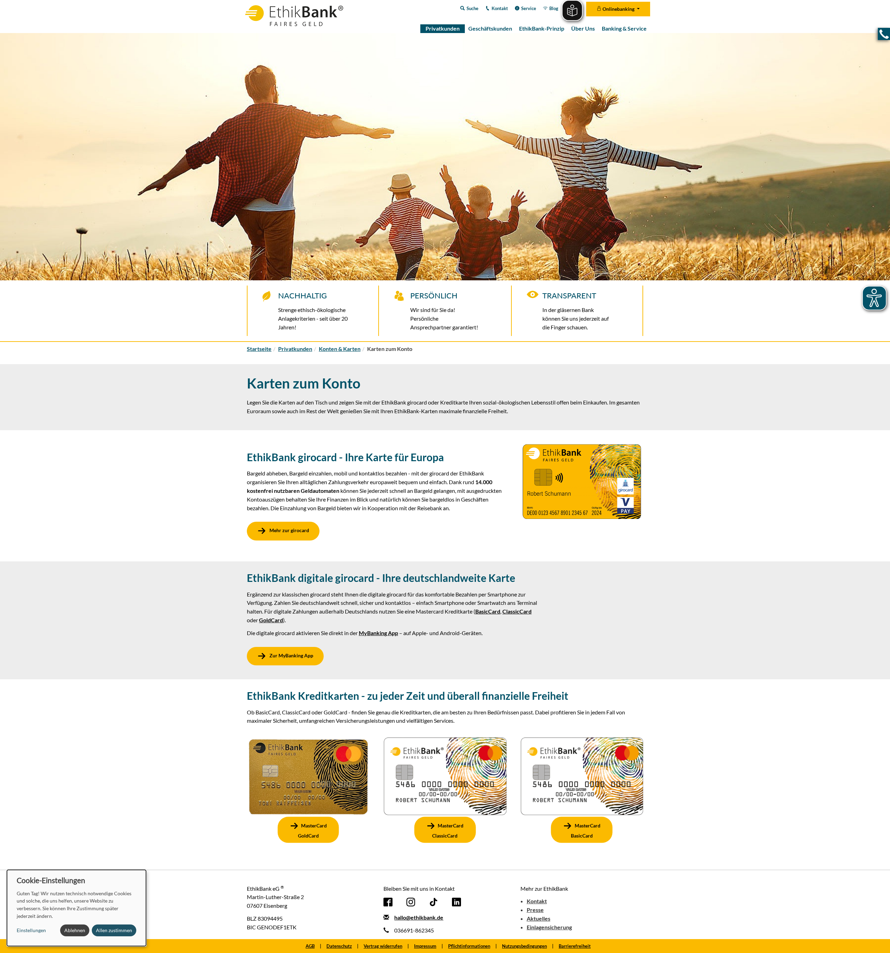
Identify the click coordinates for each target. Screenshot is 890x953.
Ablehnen (74, 930)
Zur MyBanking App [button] (290, 655)
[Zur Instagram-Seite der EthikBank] (410, 901)
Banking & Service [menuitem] (624, 28)
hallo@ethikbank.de (418, 917)
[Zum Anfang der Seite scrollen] (875, 938)
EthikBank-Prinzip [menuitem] (541, 28)
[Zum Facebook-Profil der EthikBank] (388, 901)
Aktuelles (538, 918)
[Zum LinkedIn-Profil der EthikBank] (456, 901)
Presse (535, 909)
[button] (884, 34)
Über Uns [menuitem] (583, 28)
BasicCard (487, 611)
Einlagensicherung (549, 927)
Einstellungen (31, 930)
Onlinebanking (618, 9)
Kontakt (537, 901)
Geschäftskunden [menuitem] (490, 28)
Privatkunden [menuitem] (443, 28)
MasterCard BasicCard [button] (585, 831)
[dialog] (76, 908)
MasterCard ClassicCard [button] (447, 831)
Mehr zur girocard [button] (288, 531)
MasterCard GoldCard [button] (312, 831)
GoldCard (271, 620)
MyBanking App (378, 633)
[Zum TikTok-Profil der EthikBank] (433, 901)
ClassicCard (517, 611)
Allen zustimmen (114, 930)
